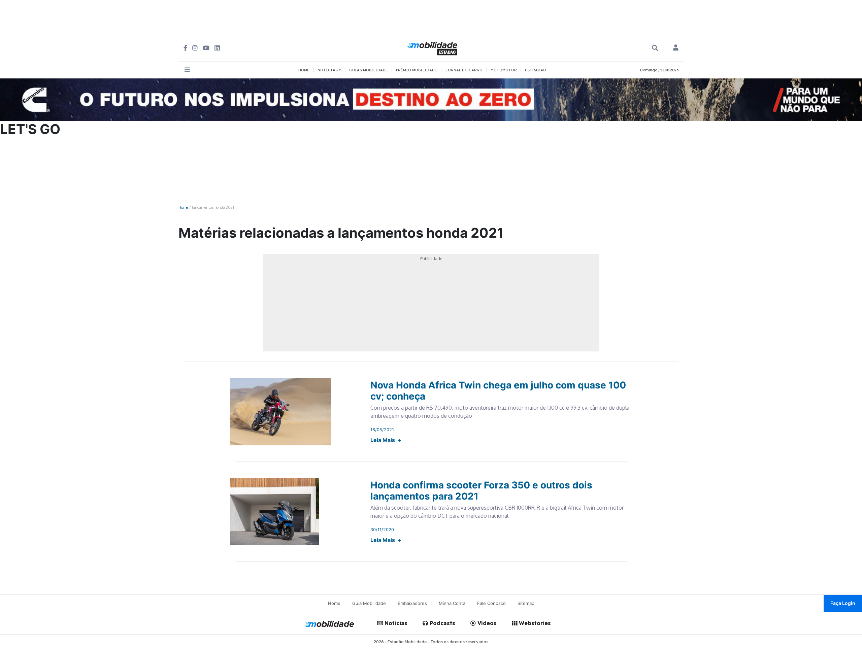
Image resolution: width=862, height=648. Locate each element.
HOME (303, 70)
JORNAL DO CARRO (464, 70)
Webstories (534, 623)
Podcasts (441, 623)
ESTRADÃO (535, 70)
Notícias (395, 623)
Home (183, 207)
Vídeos (486, 623)
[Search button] (655, 48)
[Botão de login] (675, 48)
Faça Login (842, 603)
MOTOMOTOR (504, 70)
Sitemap (526, 603)
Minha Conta (452, 603)
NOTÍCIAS (328, 70)
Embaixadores (412, 603)
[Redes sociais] (185, 48)
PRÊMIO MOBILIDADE (416, 70)
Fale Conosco (491, 603)
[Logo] (433, 47)
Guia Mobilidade (369, 603)
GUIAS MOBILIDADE (368, 70)
